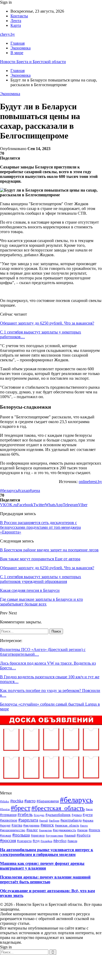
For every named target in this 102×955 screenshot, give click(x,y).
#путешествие (54, 835)
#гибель (25, 814)
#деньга (77, 815)
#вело (89, 809)
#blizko (4, 801)
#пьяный (70, 835)
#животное (8, 820)
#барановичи (48, 801)
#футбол (59, 841)
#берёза (5, 809)
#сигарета (24, 841)
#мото (84, 825)
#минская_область (67, 825)
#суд (36, 841)
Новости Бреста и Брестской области (33, 61)
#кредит (5, 825)
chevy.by (7, 34)
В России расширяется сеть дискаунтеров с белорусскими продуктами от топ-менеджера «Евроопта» (40, 527)
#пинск (94, 830)
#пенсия (82, 830)
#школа (72, 841)
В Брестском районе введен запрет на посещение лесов (49, 550)
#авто (30, 800)
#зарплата (28, 820)
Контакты (19, 16)
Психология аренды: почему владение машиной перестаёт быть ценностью (45, 879)
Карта (15, 25)
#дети (88, 815)
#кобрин (54, 820)
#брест (20, 808)
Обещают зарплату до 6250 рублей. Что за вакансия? (47, 323)
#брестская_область (58, 808)
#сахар (24, 490)
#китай (43, 820)
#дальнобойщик (58, 815)
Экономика (20, 48)
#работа (83, 835)
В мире (16, 52)
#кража (88, 820)
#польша (21, 835)
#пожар (5, 835)
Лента (15, 20)
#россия (8, 840)
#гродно (39, 815)
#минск (47, 825)
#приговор (38, 835)
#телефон (46, 841)
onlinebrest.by (90, 481)
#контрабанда (71, 820)
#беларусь (9, 490)
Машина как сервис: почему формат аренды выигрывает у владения (42, 865)
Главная (17, 43)
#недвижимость (64, 830)
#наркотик (45, 830)
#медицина (31, 825)
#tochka (16, 801)
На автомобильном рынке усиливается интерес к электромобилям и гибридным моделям (46, 852)
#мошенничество (12, 830)
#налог (32, 830)
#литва (17, 825)
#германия (8, 815)
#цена (35, 490)
